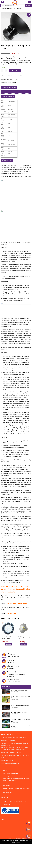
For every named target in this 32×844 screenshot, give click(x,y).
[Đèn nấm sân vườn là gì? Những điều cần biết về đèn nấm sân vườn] (6, 699)
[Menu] (2, 2)
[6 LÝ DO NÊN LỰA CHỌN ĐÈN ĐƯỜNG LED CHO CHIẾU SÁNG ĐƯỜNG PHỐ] (6, 721)
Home (2, 8)
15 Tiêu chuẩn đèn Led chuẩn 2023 (19, 690)
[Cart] (29, 2)
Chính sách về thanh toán (9, 783)
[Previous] (1, 635)
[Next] (31, 635)
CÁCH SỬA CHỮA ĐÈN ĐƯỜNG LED (19, 712)
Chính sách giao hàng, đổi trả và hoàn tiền (13, 776)
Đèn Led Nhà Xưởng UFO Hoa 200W (7, 637)
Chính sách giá (6, 785)
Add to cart (15, 70)
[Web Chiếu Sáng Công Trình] (15, 3)
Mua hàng (8, 644)
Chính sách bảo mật (7, 792)
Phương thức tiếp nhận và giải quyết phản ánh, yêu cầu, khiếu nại (16, 789)
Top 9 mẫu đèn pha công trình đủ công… (20, 705)
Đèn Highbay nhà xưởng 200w (24, 637)
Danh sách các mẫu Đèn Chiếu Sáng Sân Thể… (20, 725)
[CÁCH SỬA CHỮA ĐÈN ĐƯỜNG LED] (6, 714)
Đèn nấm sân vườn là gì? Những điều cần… (20, 697)
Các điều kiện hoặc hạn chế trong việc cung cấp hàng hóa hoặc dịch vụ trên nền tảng (16, 779)
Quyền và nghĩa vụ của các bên (10, 773)
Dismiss (18, 842)
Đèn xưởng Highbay (18, 8)
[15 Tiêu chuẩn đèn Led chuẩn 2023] (6, 691)
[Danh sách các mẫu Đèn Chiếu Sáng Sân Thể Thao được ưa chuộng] (6, 726)
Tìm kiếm (27, 5)
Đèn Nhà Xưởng (8, 8)
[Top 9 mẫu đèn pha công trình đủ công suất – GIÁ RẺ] (6, 707)
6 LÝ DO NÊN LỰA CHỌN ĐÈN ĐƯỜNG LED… (20, 720)
